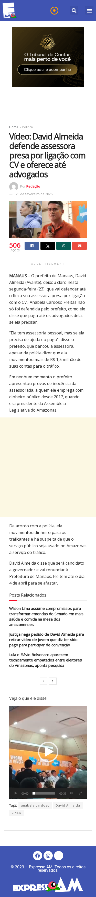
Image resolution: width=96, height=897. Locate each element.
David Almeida (68, 805)
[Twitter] (58, 855)
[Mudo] (71, 793)
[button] (74, 10)
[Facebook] (37, 855)
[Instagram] (48, 855)
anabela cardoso (35, 805)
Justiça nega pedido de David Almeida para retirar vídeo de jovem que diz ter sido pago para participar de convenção (46, 639)
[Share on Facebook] (32, 246)
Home (13, 127)
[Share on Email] (79, 246)
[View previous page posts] (43, 681)
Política (27, 127)
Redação (33, 186)
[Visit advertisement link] (48, 57)
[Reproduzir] (15, 793)
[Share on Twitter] (47, 246)
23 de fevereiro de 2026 (34, 194)
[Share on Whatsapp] (63, 246)
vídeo (16, 813)
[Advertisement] (48, 467)
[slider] (44, 793)
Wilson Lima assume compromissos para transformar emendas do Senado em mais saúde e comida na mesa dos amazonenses (46, 616)
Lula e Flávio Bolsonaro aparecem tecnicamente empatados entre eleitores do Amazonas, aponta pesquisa (45, 660)
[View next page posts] (53, 681)
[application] (48, 752)
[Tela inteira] (80, 793)
